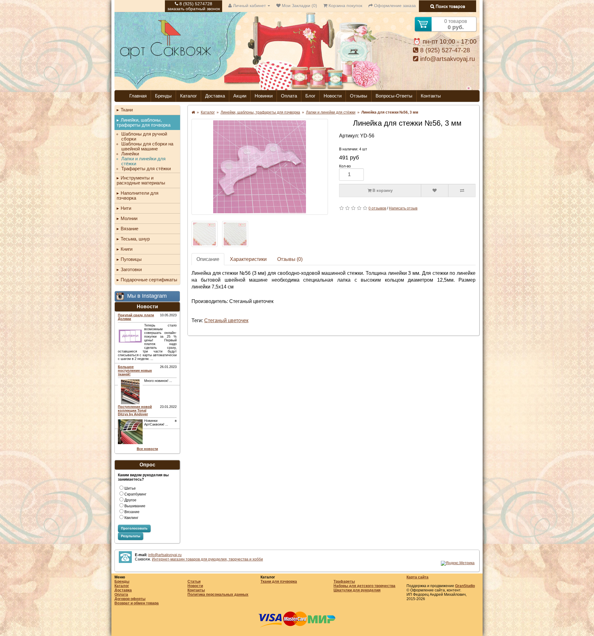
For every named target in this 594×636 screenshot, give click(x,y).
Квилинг (131, 518)
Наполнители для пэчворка (137, 195)
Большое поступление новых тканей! (135, 370)
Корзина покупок (344, 5)
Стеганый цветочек (226, 320)
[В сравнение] (462, 190)
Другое (130, 500)
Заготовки (131, 269)
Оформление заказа (394, 5)
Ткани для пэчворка (278, 581)
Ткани (127, 109)
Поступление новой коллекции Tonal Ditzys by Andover (135, 410)
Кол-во (345, 166)
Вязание (129, 228)
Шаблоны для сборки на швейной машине (147, 146)
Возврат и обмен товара (136, 603)
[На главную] (165, 58)
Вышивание (134, 506)
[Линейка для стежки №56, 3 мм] (260, 167)
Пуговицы (131, 259)
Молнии (129, 218)
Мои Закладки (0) (299, 5)
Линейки (130, 153)
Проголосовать (134, 528)
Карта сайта (417, 577)
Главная (138, 95)
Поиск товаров (449, 6)
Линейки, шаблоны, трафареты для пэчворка (143, 122)
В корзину (382, 190)
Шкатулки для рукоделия (357, 590)
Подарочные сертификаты (149, 279)
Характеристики (248, 259)
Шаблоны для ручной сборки (144, 136)
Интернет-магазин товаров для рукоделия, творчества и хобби (207, 559)
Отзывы (358, 95)
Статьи (193, 581)
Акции (239, 95)
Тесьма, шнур (135, 238)
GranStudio (465, 586)
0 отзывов (377, 208)
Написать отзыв (403, 208)
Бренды (163, 95)
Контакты (431, 95)
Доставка (215, 95)
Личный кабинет (249, 5)
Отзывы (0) (290, 259)
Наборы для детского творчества (364, 586)
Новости (333, 95)
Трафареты (344, 581)
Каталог (188, 95)
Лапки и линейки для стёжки (143, 161)
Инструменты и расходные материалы (141, 180)
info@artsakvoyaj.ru (446, 58)
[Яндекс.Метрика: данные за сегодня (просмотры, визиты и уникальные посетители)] (458, 563)
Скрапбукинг (135, 494)
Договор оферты (129, 599)
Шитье (130, 488)
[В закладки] (434, 190)
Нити (126, 208)
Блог (310, 95)
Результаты (130, 536)
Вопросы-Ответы (394, 95)
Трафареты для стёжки (146, 168)
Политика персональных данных (217, 594)
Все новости (147, 449)
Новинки (264, 95)
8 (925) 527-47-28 (444, 50)
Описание (207, 259)
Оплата (289, 95)
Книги (126, 249)
